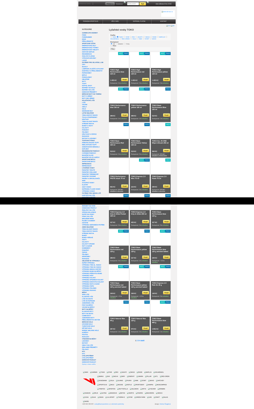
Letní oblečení (88, 113)
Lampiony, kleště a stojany (93, 69)
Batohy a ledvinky (89, 138)
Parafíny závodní (89, 176)
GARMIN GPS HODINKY (90, 33)
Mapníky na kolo (88, 88)
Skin (83, 180)
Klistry (85, 185)
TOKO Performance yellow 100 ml (138, 106)
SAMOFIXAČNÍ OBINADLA (91, 147)
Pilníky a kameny (88, 220)
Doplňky (85, 149)
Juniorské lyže (88, 303)
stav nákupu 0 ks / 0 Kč (163, 4)
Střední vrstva (88, 123)
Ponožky (85, 130)
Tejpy (84, 83)
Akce (114, 46)
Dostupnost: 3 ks (118, 225)
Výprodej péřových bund (92, 273)
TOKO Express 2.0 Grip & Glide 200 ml (139, 213)
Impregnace (86, 164)
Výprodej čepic (88, 286)
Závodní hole (87, 324)
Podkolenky (87, 77)
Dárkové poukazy (89, 360)
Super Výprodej (88, 263)
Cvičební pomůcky (89, 153)
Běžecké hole (87, 322)
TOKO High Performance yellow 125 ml (160, 72)
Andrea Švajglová (165, 404)
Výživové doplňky (89, 58)
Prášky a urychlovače (91, 178)
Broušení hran (88, 218)
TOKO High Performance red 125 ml (137, 72)
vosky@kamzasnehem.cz (102, 404)
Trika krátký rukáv (90, 115)
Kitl (83, 351)
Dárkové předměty (89, 92)
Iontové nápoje (88, 52)
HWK (140, 39)
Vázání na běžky (88, 307)
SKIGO (147, 37)
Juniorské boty (88, 318)
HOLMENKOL (114, 39)
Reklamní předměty (89, 347)
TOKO (121, 37)
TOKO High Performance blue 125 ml (117, 72)
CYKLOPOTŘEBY (88, 356)
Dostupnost (114, 42)
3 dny (127, 44)
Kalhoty (85, 128)
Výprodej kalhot (89, 277)
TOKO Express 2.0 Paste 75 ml (159, 177)
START (147, 39)
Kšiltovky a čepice (89, 134)
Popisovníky (86, 73)
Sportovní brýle (88, 159)
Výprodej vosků (88, 191)
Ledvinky (85, 341)
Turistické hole (88, 326)
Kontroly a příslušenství (92, 71)
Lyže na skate (87, 299)
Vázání (84, 104)
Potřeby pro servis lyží (91, 193)
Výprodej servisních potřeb (93, 225)
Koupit (125, 79)
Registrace (119, 4)
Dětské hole (87, 328)
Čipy (83, 64)
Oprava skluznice (89, 212)
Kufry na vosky (88, 214)
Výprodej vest (87, 275)
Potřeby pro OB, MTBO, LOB (92, 62)
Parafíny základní (89, 172)
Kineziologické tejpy (90, 142)
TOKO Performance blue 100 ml (118, 106)
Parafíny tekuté (88, 170)
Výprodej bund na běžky (91, 271)
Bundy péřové (87, 237)
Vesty (84, 239)
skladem (120, 44)
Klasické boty (87, 311)
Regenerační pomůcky (91, 151)
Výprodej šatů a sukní (90, 284)
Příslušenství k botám (91, 320)
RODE (154, 37)
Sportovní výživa (88, 43)
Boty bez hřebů (88, 98)
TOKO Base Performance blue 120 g (159, 214)
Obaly (84, 107)
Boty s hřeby (87, 96)
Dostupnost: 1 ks (139, 118)
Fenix (84, 35)
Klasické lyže (87, 296)
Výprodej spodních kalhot (92, 280)
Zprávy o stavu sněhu (89, 364)
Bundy (84, 235)
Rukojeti (85, 337)
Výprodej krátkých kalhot (93, 282)
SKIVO (154, 39)
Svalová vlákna (88, 56)
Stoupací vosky (88, 182)
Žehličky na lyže (88, 210)
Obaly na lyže (87, 345)
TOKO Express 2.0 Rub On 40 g (159, 284)
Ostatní (85, 223)
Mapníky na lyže (88, 90)
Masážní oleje (87, 155)
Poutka (85, 334)
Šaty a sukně (87, 246)
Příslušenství (87, 41)
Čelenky (85, 132)
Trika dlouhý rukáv (90, 121)
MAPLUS (162, 37)
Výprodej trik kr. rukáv (91, 267)
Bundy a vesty (87, 126)
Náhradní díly (87, 111)
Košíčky (85, 332)
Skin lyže (85, 294)
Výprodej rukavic (89, 290)
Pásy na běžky (87, 305)
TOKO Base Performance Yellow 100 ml (139, 143)
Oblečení (85, 79)
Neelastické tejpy (89, 144)
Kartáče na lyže (88, 195)
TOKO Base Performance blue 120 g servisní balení (160, 249)
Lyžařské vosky (88, 168)
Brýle (84, 75)
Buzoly (85, 66)
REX (133, 37)
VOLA (134, 39)
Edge (84, 39)
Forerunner (87, 37)
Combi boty (86, 315)
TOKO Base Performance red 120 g (116, 249)
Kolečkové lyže (88, 100)
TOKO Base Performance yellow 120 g (139, 249)
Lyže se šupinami (88, 301)
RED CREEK (126, 39)
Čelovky (85, 349)
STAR (127, 37)
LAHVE (84, 60)
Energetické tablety (90, 50)
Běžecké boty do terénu (91, 94)
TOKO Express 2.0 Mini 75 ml (138, 177)
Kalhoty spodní (88, 244)
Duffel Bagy (87, 85)
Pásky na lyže (87, 216)
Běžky (84, 292)
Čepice (84, 252)
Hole (84, 109)
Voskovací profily (89, 208)
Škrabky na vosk (88, 206)
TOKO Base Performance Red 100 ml (117, 143)
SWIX (114, 37)
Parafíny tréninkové (90, 174)
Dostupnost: (159, 154)
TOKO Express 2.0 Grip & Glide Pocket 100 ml (118, 214)
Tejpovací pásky (88, 140)
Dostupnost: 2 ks (118, 83)
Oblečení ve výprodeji (91, 261)
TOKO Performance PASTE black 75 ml (118, 177)
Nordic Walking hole (90, 330)
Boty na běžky (87, 309)
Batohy (85, 343)
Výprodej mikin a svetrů (91, 269)
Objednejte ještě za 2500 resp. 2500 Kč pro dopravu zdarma (152, 8)
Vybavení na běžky (89, 339)
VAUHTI (140, 37)
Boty (84, 81)
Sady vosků (86, 187)
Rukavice (85, 136)
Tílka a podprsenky (89, 117)
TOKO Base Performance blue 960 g (159, 320)
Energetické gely (89, 45)
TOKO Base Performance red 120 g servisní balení (118, 285)
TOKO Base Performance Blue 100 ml (159, 107)
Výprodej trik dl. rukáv (91, 265)
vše (114, 44)
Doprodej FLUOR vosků (91, 189)
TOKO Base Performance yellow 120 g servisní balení (139, 285)
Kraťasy (85, 119)
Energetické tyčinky (90, 47)
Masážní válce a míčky (91, 157)
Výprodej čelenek (89, 288)
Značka (112, 35)
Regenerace (87, 54)
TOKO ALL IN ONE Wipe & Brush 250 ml (160, 142)
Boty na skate (87, 313)
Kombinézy (86, 248)
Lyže (84, 102)
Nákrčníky (86, 256)
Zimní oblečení (87, 227)
